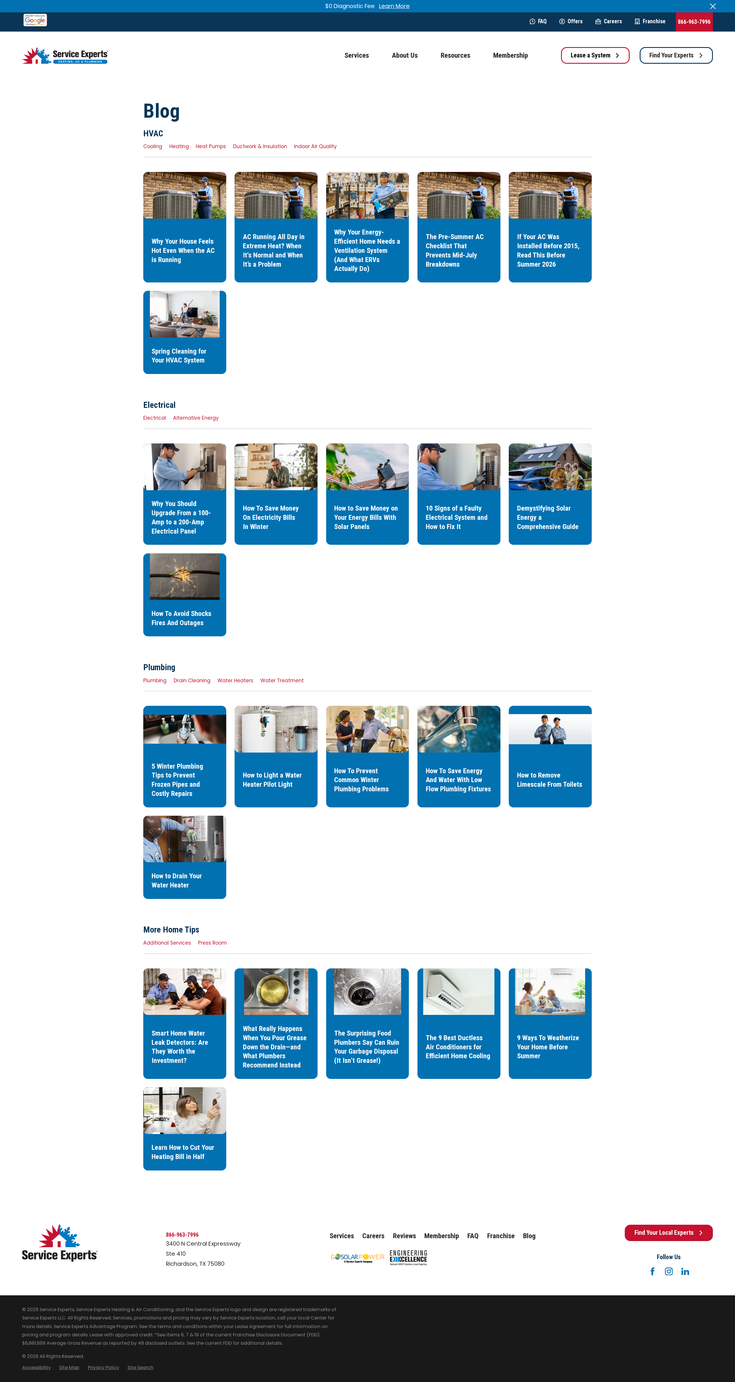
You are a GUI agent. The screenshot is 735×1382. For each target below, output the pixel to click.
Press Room (212, 942)
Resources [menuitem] (455, 55)
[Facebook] (652, 1271)
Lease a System (590, 55)
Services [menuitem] (357, 55)
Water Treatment (282, 680)
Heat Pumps (211, 146)
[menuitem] (36, 1367)
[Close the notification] (713, 6)
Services (342, 1236)
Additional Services (167, 942)
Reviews (404, 1236)
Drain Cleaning (192, 680)
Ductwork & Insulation (260, 146)
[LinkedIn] (685, 1271)
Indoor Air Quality (315, 146)
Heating (179, 146)
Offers (575, 21)
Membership (441, 1236)
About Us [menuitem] (405, 55)
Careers (613, 21)
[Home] (65, 55)
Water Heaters (235, 680)
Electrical (154, 417)
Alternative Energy (196, 417)
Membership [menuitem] (510, 55)
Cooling (152, 146)
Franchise (654, 21)
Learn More (394, 6)
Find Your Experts (671, 55)
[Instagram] (669, 1271)
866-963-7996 (694, 22)
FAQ (542, 21)
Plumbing (155, 680)
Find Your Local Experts (664, 1232)
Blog (529, 1236)
